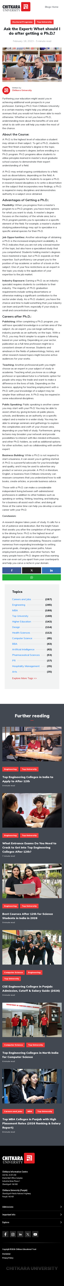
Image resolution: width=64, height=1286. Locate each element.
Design (16, 627)
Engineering (18, 604)
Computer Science (22, 638)
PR (14, 660)
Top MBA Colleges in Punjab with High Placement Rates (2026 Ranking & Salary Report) (31, 1123)
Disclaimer (6, 1254)
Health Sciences (21, 632)
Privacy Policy (7, 1258)
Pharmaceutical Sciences (26, 654)
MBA (15, 610)
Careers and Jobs (21, 599)
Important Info (8, 1214)
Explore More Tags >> (24, 678)
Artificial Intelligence (23, 649)
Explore (5, 1222)
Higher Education (21, 621)
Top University (44, 22)
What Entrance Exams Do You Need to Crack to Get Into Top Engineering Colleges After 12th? (29, 847)
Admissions (7, 1207)
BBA (14, 643)
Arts (14, 671)
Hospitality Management (26, 666)
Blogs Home (51, 6)
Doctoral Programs (22, 22)
